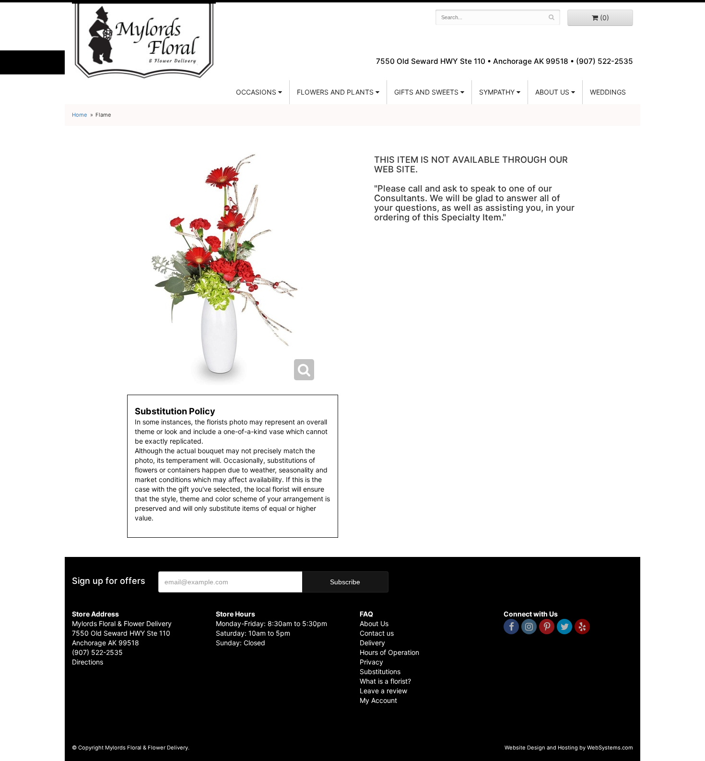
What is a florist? (385, 681)
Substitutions (380, 671)
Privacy (371, 662)
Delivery (372, 643)
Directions (87, 662)
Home (79, 114)
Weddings (608, 92)
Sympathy (497, 92)
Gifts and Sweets (426, 92)
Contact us (377, 633)
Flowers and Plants (335, 92)
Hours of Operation (389, 652)
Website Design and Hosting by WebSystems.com (569, 747)
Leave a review (383, 691)
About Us (374, 623)
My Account (378, 700)
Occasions (256, 92)
